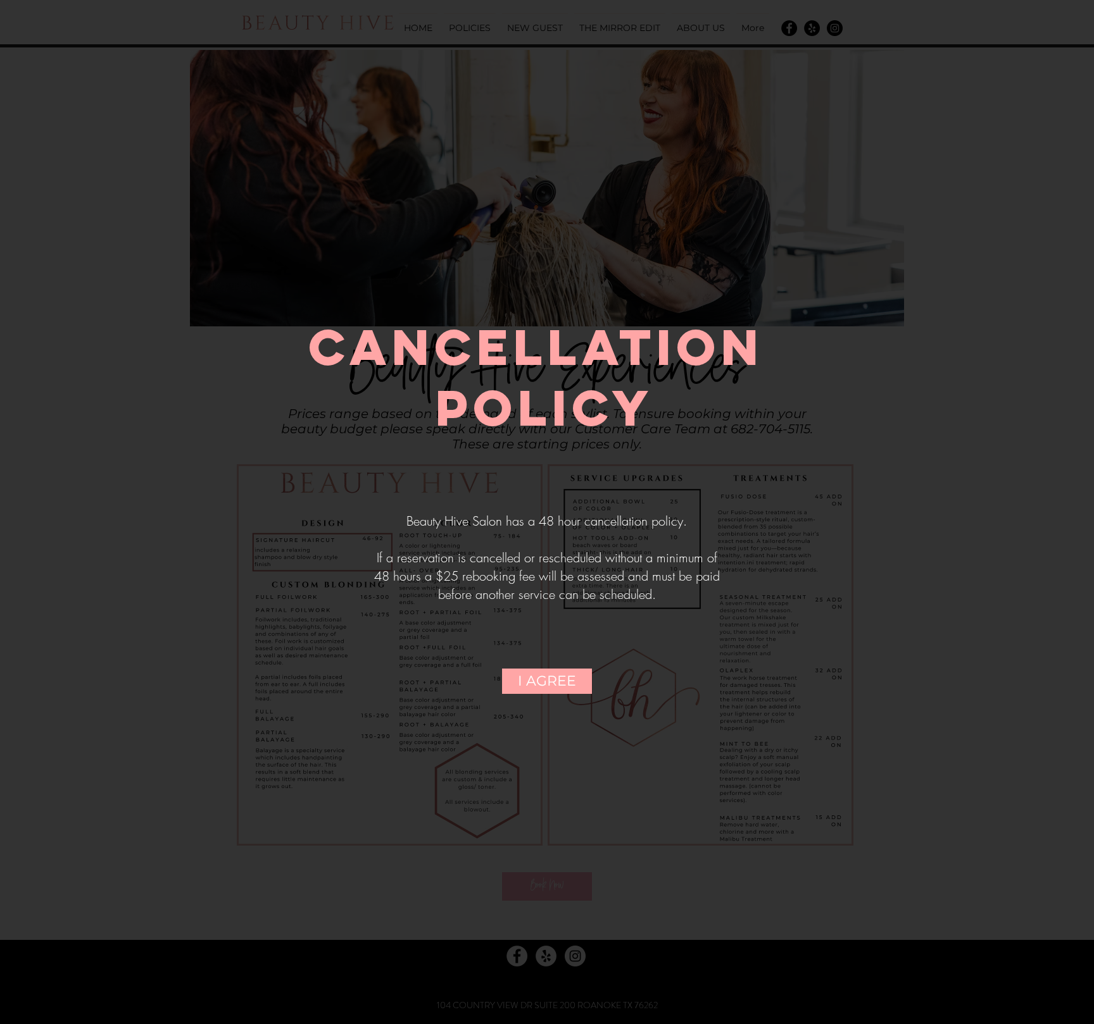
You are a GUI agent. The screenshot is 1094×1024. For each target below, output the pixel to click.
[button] (547, 681)
